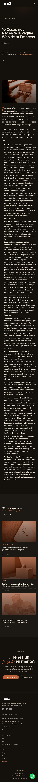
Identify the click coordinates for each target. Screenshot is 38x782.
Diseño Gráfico (6, 730)
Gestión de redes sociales (10, 744)
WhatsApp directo (27, 677)
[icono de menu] (34, 3)
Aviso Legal (19, 773)
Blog (3, 753)
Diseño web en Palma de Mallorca (12, 718)
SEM (3, 741)
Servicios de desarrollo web (10, 721)
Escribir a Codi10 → (11, 677)
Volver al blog (8, 18)
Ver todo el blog (10, 515)
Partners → (5, 762)
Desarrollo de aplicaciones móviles (12, 724)
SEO (3, 738)
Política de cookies (19, 775)
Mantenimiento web (8, 727)
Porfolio (4, 756)
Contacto (4, 759)
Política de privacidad (19, 778)
